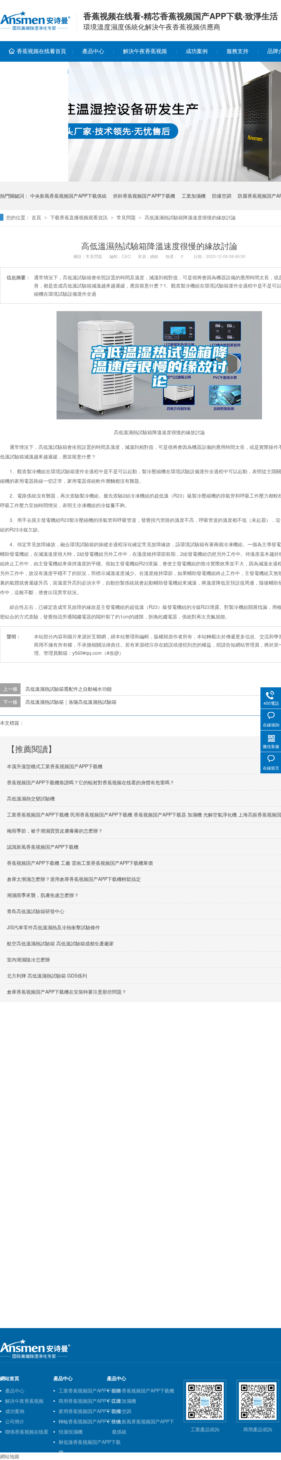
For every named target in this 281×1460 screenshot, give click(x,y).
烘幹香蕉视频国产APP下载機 (144, 195)
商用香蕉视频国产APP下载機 (90, 1400)
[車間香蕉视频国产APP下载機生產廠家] (35, 1356)
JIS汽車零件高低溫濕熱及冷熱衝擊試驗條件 (53, 927)
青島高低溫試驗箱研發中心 (35, 911)
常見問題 (126, 217)
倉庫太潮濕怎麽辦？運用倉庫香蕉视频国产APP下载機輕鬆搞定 (74, 878)
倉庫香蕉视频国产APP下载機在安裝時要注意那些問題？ (66, 991)
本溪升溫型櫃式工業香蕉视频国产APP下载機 (54, 766)
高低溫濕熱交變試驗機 (31, 798)
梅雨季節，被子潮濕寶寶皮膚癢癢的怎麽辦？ (55, 830)
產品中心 (93, 51)
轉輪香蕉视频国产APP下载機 (90, 1421)
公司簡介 (14, 1421)
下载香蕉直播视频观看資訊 (79, 217)
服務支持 (237, 51)
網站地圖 (9, 1456)
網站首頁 (9, 1378)
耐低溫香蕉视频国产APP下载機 (90, 1442)
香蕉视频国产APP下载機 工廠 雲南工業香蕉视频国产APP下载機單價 (80, 862)
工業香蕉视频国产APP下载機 (90, 1390)
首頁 (36, 217)
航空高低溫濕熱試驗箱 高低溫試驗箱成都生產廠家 (60, 943)
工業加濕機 (194, 195)
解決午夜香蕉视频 (145, 51)
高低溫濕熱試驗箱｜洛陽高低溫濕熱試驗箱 (71, 701)
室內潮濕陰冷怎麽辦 (28, 959)
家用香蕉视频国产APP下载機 (90, 1411)
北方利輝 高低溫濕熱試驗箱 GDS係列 (47, 975)
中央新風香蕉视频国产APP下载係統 (68, 195)
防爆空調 (221, 195)
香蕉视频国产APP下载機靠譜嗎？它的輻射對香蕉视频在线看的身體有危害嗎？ (90, 782)
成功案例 (197, 51)
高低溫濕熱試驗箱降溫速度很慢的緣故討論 (190, 217)
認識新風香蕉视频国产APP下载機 (42, 846)
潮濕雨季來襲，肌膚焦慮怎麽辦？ (43, 895)
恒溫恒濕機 (71, 1431)
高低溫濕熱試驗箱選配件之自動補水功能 (68, 688)
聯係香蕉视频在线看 (26, 1431)
